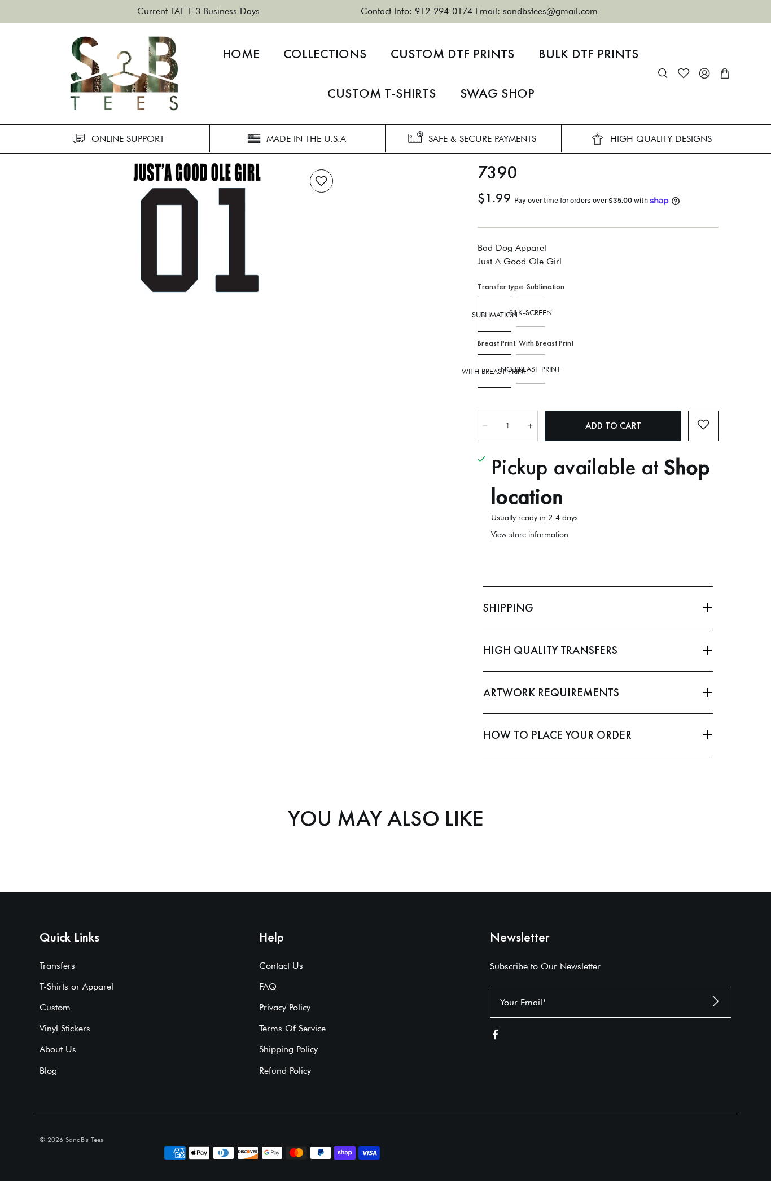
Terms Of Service (292, 1028)
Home (241, 53)
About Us (58, 1049)
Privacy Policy (284, 1007)
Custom (55, 1007)
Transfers (57, 965)
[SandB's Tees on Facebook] (495, 1036)
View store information (529, 534)
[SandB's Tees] (124, 73)
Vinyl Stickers (65, 1028)
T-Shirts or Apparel (76, 986)
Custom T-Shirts (381, 93)
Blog (48, 1070)
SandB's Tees (84, 1139)
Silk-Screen (530, 312)
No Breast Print (530, 368)
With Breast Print (494, 371)
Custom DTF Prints (453, 53)
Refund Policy (285, 1070)
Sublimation (494, 314)
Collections (325, 53)
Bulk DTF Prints (588, 53)
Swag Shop (497, 93)
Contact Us (281, 965)
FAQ (268, 986)
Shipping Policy (288, 1049)
